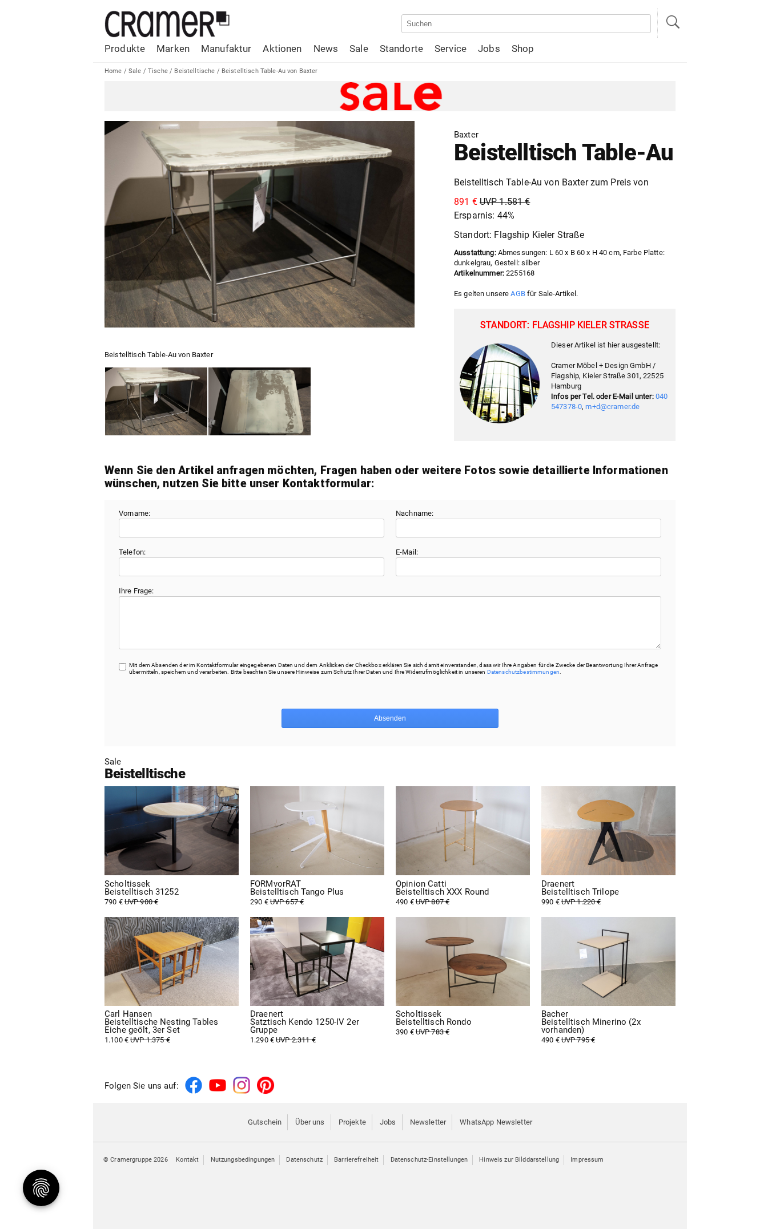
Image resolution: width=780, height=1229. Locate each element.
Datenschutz (304, 1159)
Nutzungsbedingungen (243, 1159)
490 (442, 893)
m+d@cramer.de (612, 406)
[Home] (167, 35)
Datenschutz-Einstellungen (429, 1159)
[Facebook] (193, 1091)
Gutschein (265, 1122)
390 (434, 1023)
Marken (173, 48)
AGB (517, 293)
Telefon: (132, 552)
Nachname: (414, 513)
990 (580, 893)
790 (141, 893)
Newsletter (428, 1122)
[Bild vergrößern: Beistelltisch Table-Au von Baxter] (259, 224)
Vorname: (134, 513)
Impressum (587, 1159)
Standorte (401, 48)
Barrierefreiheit (356, 1159)
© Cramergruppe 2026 (135, 1159)
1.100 (161, 1027)
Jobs (489, 48)
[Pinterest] (265, 1091)
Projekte (352, 1122)
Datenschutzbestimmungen (523, 672)
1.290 (304, 1027)
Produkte (124, 48)
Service (451, 48)
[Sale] (390, 96)
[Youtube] (217, 1091)
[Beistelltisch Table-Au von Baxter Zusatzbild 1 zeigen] (259, 401)
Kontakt (187, 1159)
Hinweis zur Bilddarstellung (519, 1159)
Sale (358, 48)
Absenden (390, 718)
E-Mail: (407, 552)
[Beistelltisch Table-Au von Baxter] (156, 401)
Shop (523, 48)
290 (297, 893)
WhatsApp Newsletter (496, 1122)
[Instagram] (241, 1091)
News (326, 48)
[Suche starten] (672, 23)
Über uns (309, 1122)
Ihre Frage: (136, 591)
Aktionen (282, 48)
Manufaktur (226, 48)
